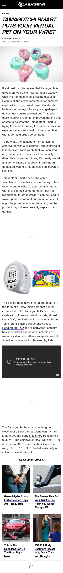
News (5, 14)
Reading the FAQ (13, 328)
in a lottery (35, 435)
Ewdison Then (12, 39)
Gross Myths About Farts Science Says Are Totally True (16, 500)
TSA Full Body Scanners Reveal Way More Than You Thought (45, 551)
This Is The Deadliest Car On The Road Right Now (14, 551)
